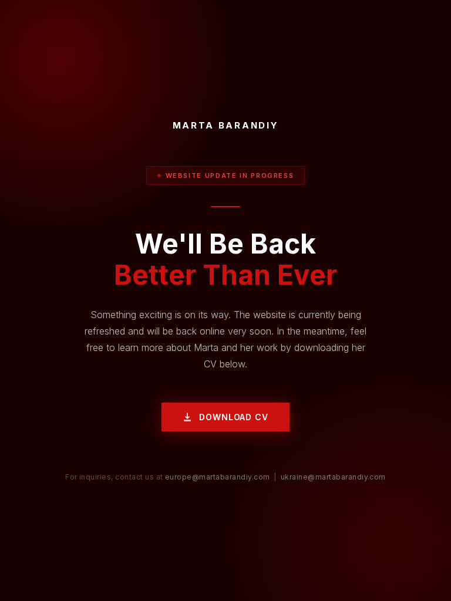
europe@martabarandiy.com (217, 476)
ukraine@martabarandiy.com (333, 476)
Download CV (233, 417)
